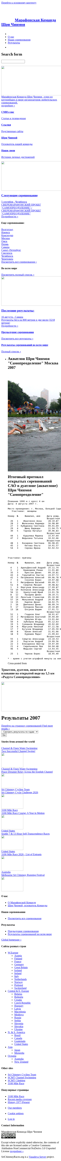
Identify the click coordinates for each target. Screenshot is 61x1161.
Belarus (18, 994)
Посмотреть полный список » (17, 274)
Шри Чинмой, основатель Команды (27, 905)
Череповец (7, 259)
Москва (5, 238)
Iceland (18, 970)
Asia (10, 1047)
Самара (5, 247)
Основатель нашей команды (17, 144)
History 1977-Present (19, 1102)
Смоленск (6, 253)
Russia (17, 1017)
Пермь (4, 244)
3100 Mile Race (16, 1083)
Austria (18, 955)
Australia (19, 1058)
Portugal (18, 985)
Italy (16, 976)
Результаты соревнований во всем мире (30, 934)
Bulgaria (18, 997)
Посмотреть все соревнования (24, 918)
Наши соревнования (19, 39)
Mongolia (19, 1053)
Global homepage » (11, 939)
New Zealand (21, 1061)
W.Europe (13, 952)
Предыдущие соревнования (23, 931)
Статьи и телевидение (13, 118)
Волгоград (7, 229)
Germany (19, 964)
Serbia (17, 1020)
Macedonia (20, 1011)
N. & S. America (16, 1032)
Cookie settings (16, 1113)
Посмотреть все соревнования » (19, 262)
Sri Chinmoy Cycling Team (22, 1074)
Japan (17, 1050)
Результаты (14, 42)
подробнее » (17, 1151)
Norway (18, 982)
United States (21, 1044)
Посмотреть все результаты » (17, 338)
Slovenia (18, 1023)
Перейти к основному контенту (18, 2)
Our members (15, 1107)
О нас (11, 36)
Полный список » (11, 351)
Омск (4, 241)
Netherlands (20, 979)
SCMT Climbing (16, 1080)
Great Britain (21, 967)
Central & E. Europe (18, 991)
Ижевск (5, 232)
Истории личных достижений (18, 157)
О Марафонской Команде (22, 902)
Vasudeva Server (37, 1156)
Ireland (17, 973)
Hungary (18, 1005)
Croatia (18, 999)
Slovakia (18, 1026)
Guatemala (19, 1041)
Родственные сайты (12, 131)
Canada (18, 1038)
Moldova (19, 1014)
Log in (11, 1119)
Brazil (17, 1035)
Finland (18, 958)
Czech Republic (22, 1002)
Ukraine (18, 1029)
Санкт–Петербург (11, 250)
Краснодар (7, 235)
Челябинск (7, 256)
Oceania (12, 1056)
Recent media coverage (20, 1099)
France (17, 961)
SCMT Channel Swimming (22, 1077)
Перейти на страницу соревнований (21, 725)
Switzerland (20, 988)
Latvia (17, 1008)
